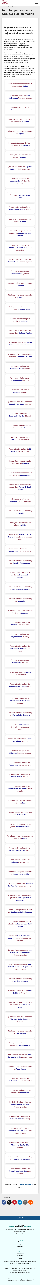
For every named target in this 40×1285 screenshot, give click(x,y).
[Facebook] (4, 1202)
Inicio (20, 1242)
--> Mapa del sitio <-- (20, 1234)
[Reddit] (30, 1202)
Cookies (20, 1258)
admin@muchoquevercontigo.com (20, 1272)
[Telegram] (20, 1202)
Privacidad (20, 1256)
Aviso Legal (20, 1253)
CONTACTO (27, 1263)
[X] (9, 1202)
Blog (20, 1244)
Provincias (20, 1247)
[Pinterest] (14, 1202)
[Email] (25, 1202)
